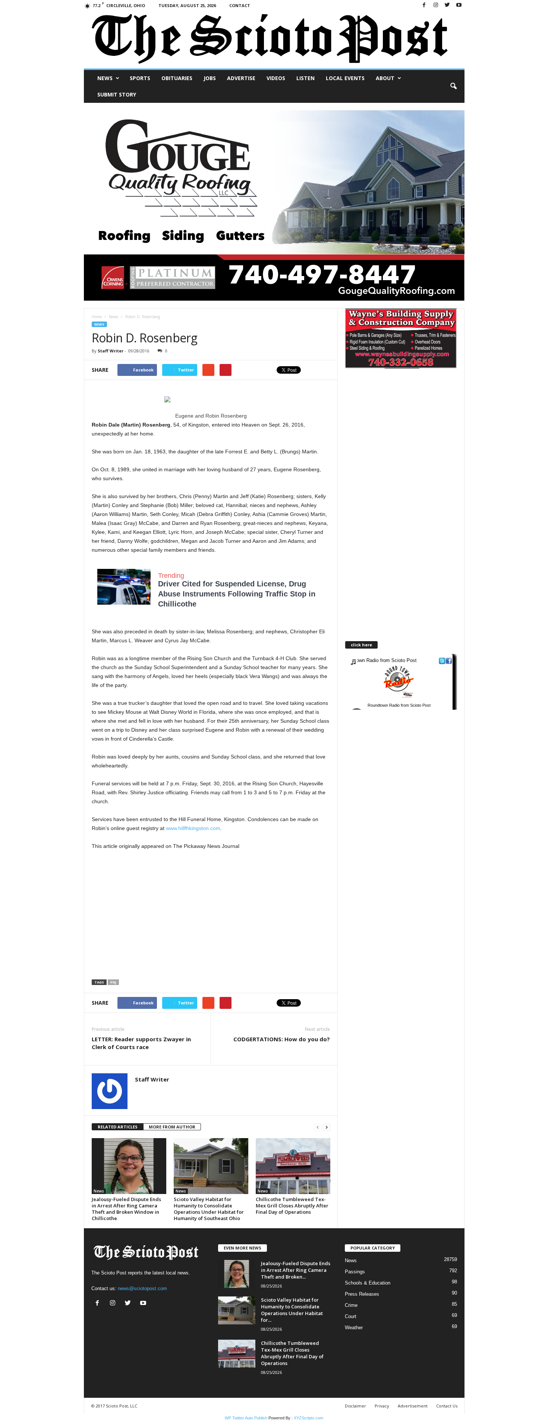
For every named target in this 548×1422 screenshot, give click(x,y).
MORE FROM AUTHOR (172, 1127)
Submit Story (116, 94)
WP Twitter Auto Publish (246, 1418)
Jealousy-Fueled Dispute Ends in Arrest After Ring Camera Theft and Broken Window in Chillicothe (126, 1209)
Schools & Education (367, 1283)
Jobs (210, 78)
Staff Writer (110, 351)
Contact (239, 5)
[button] (453, 86)
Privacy (382, 1406)
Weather (354, 1327)
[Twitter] (447, 5)
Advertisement (413, 1406)
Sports (140, 78)
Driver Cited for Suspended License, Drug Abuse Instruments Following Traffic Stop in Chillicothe (236, 594)
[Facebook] (424, 5)
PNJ (113, 982)
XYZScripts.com (308, 1418)
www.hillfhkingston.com (193, 828)
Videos (276, 78)
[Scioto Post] (274, 40)
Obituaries (176, 78)
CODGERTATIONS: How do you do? (281, 1039)
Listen (305, 78)
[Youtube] (458, 5)
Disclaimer (355, 1406)
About (385, 78)
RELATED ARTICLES (118, 1127)
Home (97, 316)
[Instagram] (435, 5)
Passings (355, 1271)
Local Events (345, 78)
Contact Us (446, 1406)
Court (350, 1316)
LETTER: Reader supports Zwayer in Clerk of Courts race (141, 1043)
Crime (351, 1305)
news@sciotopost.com (142, 1288)
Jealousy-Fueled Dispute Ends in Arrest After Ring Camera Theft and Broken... (295, 1270)
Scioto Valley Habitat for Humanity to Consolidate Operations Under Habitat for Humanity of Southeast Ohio (209, 1209)
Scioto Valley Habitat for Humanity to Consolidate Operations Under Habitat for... (292, 1309)
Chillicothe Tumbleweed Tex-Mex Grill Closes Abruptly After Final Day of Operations (292, 1205)
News (105, 78)
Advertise (241, 78)
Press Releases (362, 1294)
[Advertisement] (154, 915)
